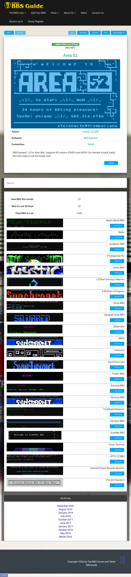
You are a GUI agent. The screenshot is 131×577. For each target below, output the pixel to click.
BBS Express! (91, 138)
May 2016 (65, 533)
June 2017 (65, 523)
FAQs (54, 12)
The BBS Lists (16, 12)
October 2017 (65, 519)
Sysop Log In (16, 21)
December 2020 (65, 506)
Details (118, 226)
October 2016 (65, 529)
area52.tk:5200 (91, 131)
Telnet (95, 33)
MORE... (112, 163)
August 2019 (65, 509)
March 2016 (65, 536)
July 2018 (65, 516)
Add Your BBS (38, 12)
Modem (83, 33)
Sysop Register (36, 21)
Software (118, 33)
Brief (9, 33)
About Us (69, 12)
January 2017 (65, 526)
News (84, 12)
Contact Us (98, 12)
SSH (105, 33)
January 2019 (65, 512)
